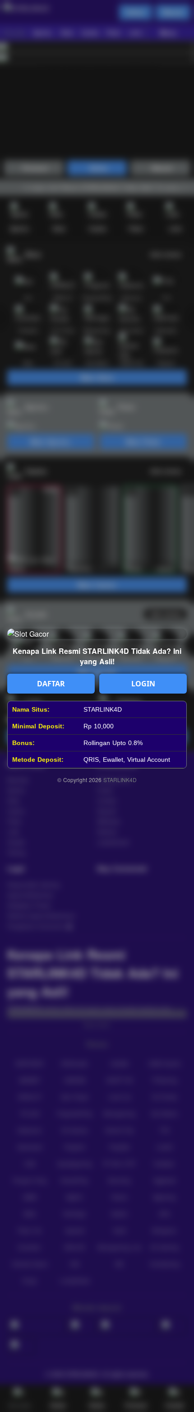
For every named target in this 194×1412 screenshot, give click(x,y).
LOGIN (143, 684)
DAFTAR (51, 684)
